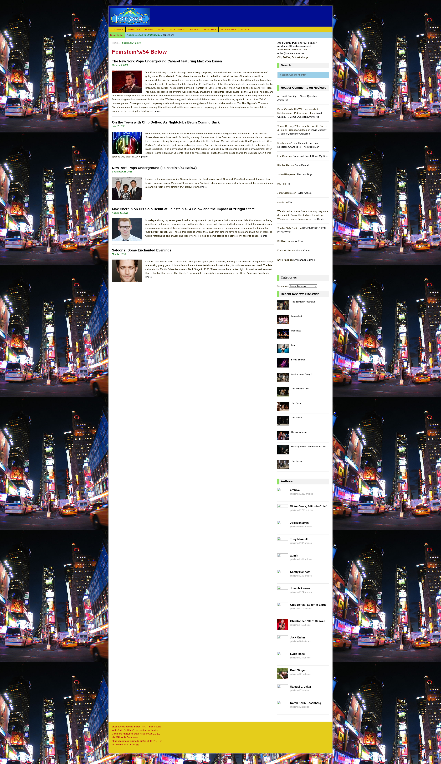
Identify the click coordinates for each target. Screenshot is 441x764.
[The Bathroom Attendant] (283, 307)
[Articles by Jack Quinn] (282, 644)
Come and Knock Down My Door (310, 156)
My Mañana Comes (304, 259)
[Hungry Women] (283, 438)
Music (161, 29)
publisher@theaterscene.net (294, 46)
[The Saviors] (283, 467)
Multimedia (177, 29)
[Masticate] (283, 336)
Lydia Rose (297, 653)
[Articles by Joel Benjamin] (282, 529)
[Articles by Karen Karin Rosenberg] (282, 709)
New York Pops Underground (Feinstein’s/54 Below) (154, 168)
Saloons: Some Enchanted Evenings (141, 250)
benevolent (296, 316)
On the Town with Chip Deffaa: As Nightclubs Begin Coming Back (166, 122)
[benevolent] (283, 322)
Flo (288, 183)
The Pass (296, 403)
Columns (117, 29)
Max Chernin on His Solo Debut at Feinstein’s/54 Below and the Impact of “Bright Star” (183, 209)
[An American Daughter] (283, 380)
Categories (283, 286)
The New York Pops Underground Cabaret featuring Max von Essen (167, 61)
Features (209, 29)
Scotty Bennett (300, 571)
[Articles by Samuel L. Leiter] (282, 693)
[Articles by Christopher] (282, 628)
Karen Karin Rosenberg (305, 703)
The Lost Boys (304, 174)
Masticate (150, 35)
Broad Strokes (298, 359)
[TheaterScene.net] (220, 16)
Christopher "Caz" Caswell (307, 621)
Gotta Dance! (302, 165)
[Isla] (283, 351)
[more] (158, 111)
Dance (194, 29)
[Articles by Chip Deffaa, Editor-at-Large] (282, 611)
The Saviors (297, 461)
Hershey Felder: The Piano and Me (308, 446)
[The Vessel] (283, 423)
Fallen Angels (304, 192)
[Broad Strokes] (283, 365)
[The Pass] (283, 409)
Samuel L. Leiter (300, 686)
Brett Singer (298, 670)
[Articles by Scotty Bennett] (282, 578)
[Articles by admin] (282, 562)
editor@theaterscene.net (290, 53)
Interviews (228, 29)
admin (294, 555)
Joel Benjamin (299, 522)
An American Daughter (302, 374)
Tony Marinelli (299, 539)
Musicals (134, 29)
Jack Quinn (297, 637)
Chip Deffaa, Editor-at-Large (308, 604)
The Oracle (318, 219)
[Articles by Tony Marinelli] (282, 546)
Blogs (245, 29)
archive (295, 490)
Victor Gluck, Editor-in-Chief (308, 506)
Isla (293, 345)
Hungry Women (298, 432)
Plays (149, 29)
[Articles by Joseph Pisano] (282, 595)
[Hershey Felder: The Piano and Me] (283, 452)
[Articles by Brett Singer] (282, 677)
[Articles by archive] (282, 496)
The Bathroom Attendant (303, 301)
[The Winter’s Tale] (283, 394)
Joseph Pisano (300, 588)
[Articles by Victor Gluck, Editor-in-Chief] (282, 513)
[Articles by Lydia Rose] (282, 660)
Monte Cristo (297, 241)
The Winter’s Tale (300, 388)
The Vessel (296, 417)
